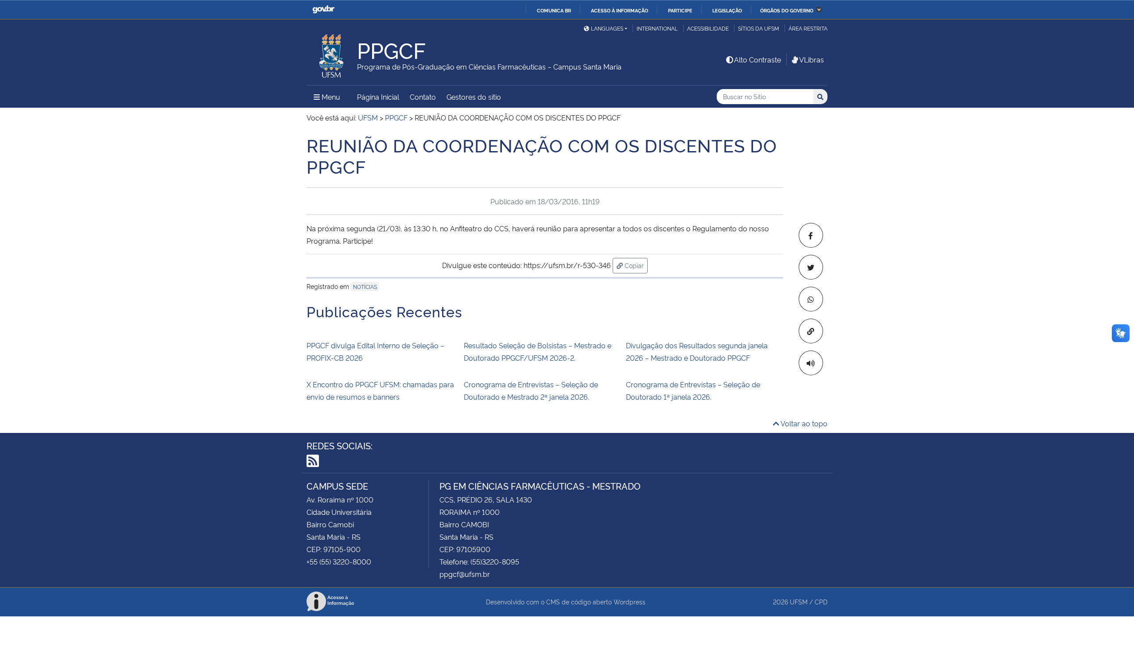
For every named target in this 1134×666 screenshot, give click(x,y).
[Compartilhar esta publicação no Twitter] (811, 267)
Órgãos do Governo (786, 10)
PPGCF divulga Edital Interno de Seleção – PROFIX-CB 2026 (375, 351)
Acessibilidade (708, 28)
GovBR (323, 9)
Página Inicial (378, 96)
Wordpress (629, 601)
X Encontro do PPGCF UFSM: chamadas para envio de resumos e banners (380, 390)
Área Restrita (807, 28)
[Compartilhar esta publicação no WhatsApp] (811, 299)
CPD (821, 601)
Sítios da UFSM (758, 28)
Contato (423, 96)
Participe (680, 10)
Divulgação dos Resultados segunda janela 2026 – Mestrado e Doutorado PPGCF (697, 351)
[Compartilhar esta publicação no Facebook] (811, 235)
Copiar (635, 265)
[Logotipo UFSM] (332, 53)
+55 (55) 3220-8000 (339, 561)
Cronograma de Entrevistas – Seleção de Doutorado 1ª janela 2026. (693, 390)
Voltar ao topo (803, 423)
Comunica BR (554, 10)
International (657, 28)
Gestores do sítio (474, 96)
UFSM (799, 601)
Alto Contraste (757, 59)
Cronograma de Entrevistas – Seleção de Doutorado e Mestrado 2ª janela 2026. (531, 390)
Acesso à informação (619, 10)
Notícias (365, 286)
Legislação (727, 10)
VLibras (811, 59)
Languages (607, 28)
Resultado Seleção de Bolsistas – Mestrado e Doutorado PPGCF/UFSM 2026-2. (537, 351)
